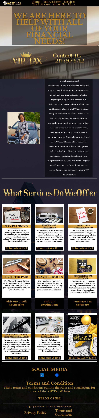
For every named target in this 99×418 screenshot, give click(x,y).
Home (36, 2)
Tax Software (41, 4)
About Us (59, 4)
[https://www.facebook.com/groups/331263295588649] (57, 375)
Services (69, 2)
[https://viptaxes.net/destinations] (49, 277)
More (71, 4)
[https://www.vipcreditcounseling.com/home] (16, 277)
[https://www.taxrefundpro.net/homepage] (82, 277)
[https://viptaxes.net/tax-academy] (82, 335)
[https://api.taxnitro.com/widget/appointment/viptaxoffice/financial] (16, 335)
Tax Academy (52, 2)
